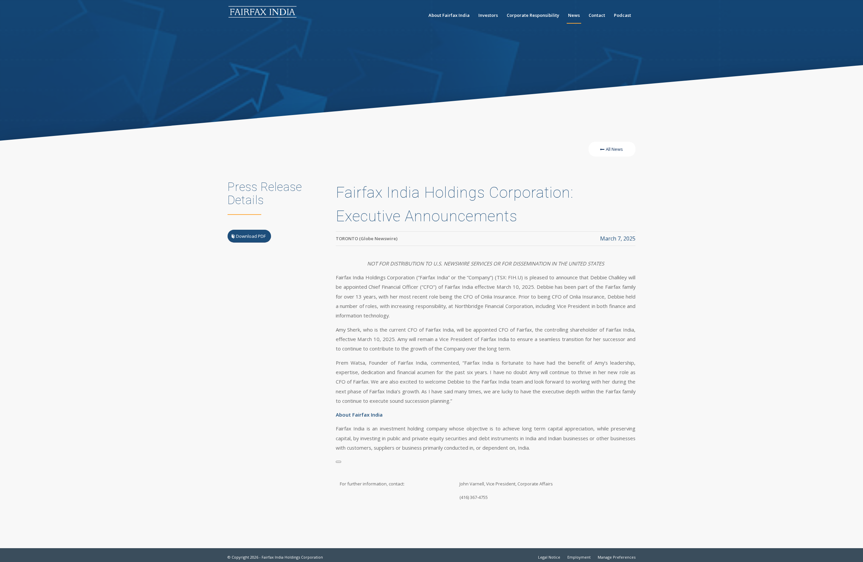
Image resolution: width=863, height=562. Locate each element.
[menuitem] (449, 15)
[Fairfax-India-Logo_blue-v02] (263, 15)
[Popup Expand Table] (338, 462)
